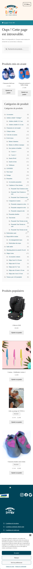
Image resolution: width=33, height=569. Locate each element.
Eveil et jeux (10, 138)
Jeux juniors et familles (15, 148)
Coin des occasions (12, 135)
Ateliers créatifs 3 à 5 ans (16, 121)
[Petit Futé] (14, 495)
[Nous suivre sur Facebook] (26, 494)
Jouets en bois (13, 161)
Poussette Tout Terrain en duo (19, 221)
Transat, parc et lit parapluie (14, 277)
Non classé (10, 172)
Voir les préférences (16, 562)
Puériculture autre (11, 233)
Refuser (16, 558)
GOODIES (10, 168)
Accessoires (10, 114)
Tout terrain (12, 217)
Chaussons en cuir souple (14, 128)
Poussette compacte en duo (18, 204)
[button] (30, 535)
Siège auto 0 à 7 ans (14, 267)
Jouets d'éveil (12, 158)
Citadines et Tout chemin (16, 185)
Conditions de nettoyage (12, 530)
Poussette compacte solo (18, 211)
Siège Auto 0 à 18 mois (15, 260)
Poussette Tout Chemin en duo (19, 188)
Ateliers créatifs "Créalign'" (14, 118)
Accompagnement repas (15, 240)
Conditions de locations (12, 523)
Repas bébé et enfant (12, 236)
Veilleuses (11, 165)
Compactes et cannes (14, 201)
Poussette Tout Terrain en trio (19, 230)
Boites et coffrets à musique (16, 145)
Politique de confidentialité (20, 566)
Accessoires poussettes (15, 182)
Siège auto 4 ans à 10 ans (16, 273)
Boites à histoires (13, 141)
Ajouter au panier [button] (8, 91)
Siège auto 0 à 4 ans (14, 263)
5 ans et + (13, 155)
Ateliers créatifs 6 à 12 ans (16, 124)
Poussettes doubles (14, 214)
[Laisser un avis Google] (30, 495)
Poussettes (9, 178)
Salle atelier (10, 246)
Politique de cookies (10, 566)
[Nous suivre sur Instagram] (22, 494)
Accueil (6, 22)
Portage (9, 175)
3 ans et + (13, 151)
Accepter (16, 553)
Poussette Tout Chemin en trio (19, 197)
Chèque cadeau (11, 131)
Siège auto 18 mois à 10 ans (16, 270)
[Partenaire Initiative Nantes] (4, 495)
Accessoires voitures (14, 256)
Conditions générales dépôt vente (15, 526)
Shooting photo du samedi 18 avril (16, 250)
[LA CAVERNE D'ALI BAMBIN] (14, 499)
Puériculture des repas (15, 243)
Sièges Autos (10, 253)
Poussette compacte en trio (18, 207)
